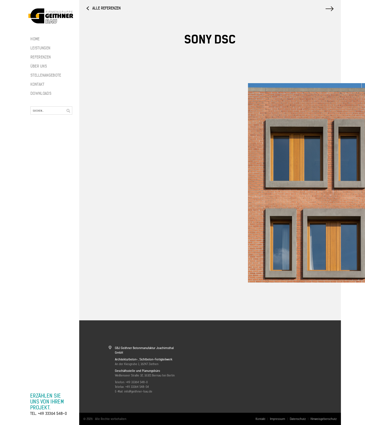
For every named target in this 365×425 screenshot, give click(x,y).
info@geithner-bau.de (138, 391)
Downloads (40, 93)
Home (34, 39)
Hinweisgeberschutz (324, 419)
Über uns (38, 66)
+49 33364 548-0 (52, 413)
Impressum (277, 419)
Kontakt (37, 84)
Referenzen (40, 57)
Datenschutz (298, 419)
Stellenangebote (43, 75)
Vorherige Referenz (330, 8)
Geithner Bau (50, 16)
